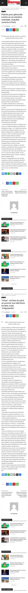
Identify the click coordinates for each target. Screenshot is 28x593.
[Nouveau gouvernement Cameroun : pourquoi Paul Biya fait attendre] (5, 231)
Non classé (7, 8)
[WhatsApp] (17, 29)
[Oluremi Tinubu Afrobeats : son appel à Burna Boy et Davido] (5, 224)
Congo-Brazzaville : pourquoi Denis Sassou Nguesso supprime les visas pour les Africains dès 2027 (18, 238)
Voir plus (13, 284)
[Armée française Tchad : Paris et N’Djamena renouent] (5, 278)
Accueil (2, 8)
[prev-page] (2, 244)
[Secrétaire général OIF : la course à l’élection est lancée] (5, 271)
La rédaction (7, 26)
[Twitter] (10, 29)
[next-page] (5, 244)
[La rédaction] (2, 26)
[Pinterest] (14, 29)
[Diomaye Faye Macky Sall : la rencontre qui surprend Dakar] (5, 256)
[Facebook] (7, 29)
